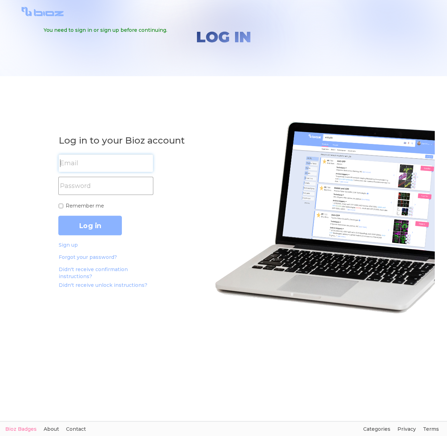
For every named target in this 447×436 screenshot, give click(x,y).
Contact (76, 429)
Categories (376, 429)
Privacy (406, 429)
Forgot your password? (88, 257)
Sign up (68, 245)
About (51, 429)
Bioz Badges (21, 429)
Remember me (85, 206)
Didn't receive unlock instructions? (103, 285)
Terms (431, 429)
